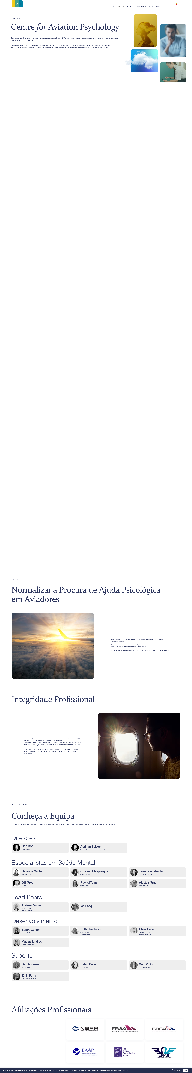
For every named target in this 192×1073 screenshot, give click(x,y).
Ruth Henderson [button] (91, 929)
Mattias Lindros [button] (32, 941)
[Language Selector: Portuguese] (177, 4)
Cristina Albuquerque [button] (94, 871)
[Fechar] (190, 1070)
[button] (16, 847)
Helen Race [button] (88, 964)
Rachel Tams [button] (88, 882)
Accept (185, 1070)
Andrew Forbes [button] (32, 905)
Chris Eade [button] (146, 929)
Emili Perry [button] (29, 975)
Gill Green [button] (28, 882)
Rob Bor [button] (27, 846)
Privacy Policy (125, 1070)
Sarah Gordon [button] (31, 929)
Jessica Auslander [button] (151, 871)
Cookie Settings (176, 1070)
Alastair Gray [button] (147, 882)
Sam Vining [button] (146, 964)
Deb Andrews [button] (30, 964)
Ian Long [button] (86, 906)
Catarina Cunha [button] (32, 871)
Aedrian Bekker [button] (90, 846)
